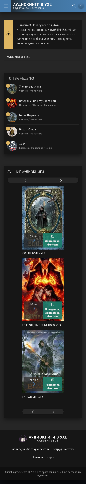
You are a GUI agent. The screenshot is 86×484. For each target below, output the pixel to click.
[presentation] (25, 181)
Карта (50, 457)
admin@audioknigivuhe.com (30, 449)
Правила (37, 457)
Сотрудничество (63, 449)
